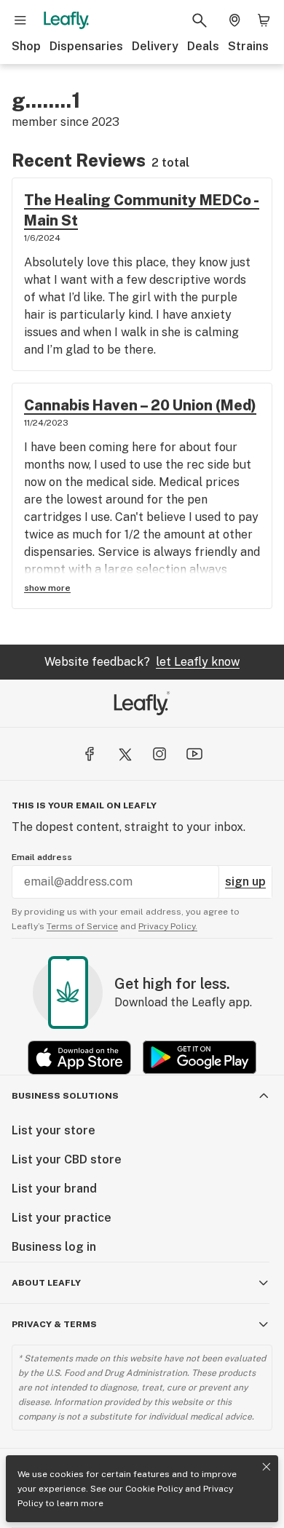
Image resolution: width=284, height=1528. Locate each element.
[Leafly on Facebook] (89, 754)
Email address (42, 857)
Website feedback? (142, 662)
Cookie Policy (154, 1489)
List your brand (54, 1188)
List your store (53, 1130)
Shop (26, 46)
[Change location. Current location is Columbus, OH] (234, 20)
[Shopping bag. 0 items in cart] (263, 20)
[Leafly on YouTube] (194, 754)
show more (47, 588)
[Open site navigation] (20, 20)
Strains (248, 46)
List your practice (61, 1218)
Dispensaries (86, 46)
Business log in (54, 1247)
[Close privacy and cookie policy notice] (266, 1467)
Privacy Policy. (167, 926)
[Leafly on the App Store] (79, 1057)
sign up (245, 881)
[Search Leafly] (199, 20)
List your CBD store (67, 1159)
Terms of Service (82, 926)
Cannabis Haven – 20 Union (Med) (140, 405)
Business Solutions (65, 1096)
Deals (203, 46)
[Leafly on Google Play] (199, 1057)
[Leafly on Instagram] (159, 754)
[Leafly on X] (124, 754)
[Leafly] (66, 20)
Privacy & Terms (54, 1324)
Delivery (155, 46)
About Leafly (46, 1283)
